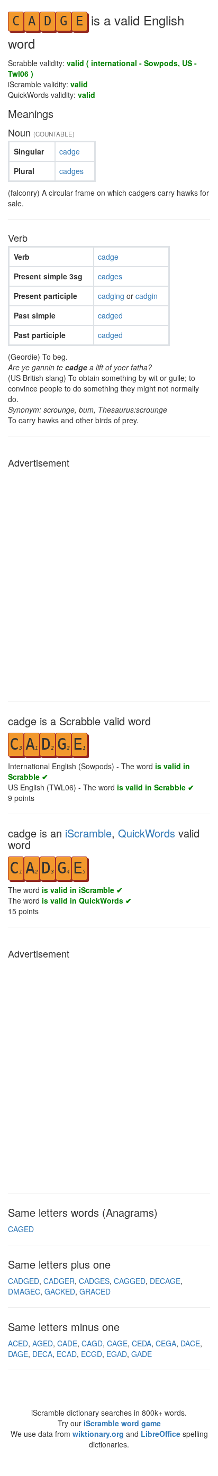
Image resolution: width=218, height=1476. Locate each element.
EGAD (116, 1354)
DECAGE (165, 1280)
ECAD (67, 1354)
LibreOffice (160, 1433)
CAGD (92, 1343)
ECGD (91, 1354)
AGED (42, 1343)
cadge (69, 151)
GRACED (95, 1291)
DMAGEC (24, 1291)
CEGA (166, 1343)
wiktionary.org (98, 1433)
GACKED (59, 1291)
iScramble (88, 833)
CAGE (117, 1343)
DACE (190, 1343)
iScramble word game (122, 1423)
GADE (141, 1354)
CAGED (21, 1229)
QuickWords (146, 833)
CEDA (141, 1343)
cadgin (146, 295)
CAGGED (130, 1280)
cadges (71, 171)
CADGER (59, 1280)
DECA (42, 1354)
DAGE (18, 1354)
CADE (67, 1343)
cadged (110, 315)
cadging (112, 295)
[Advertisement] (109, 582)
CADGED (23, 1280)
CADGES (94, 1280)
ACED (18, 1343)
